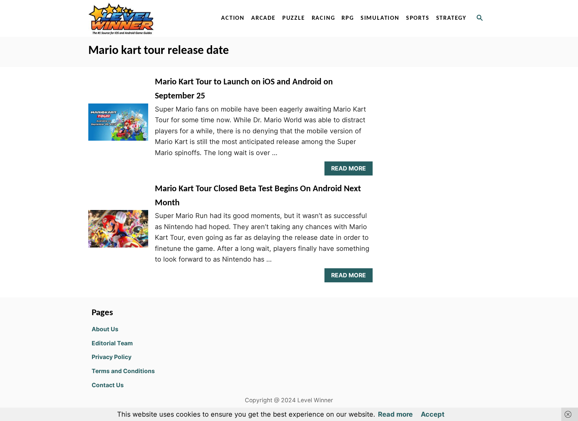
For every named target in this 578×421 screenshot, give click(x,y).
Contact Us (108, 385)
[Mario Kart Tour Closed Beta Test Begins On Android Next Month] (118, 232)
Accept (433, 414)
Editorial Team (112, 343)
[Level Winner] (145, 18)
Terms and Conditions (123, 370)
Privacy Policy (111, 356)
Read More (351, 170)
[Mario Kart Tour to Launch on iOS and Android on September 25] (118, 125)
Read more (395, 414)
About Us (105, 329)
